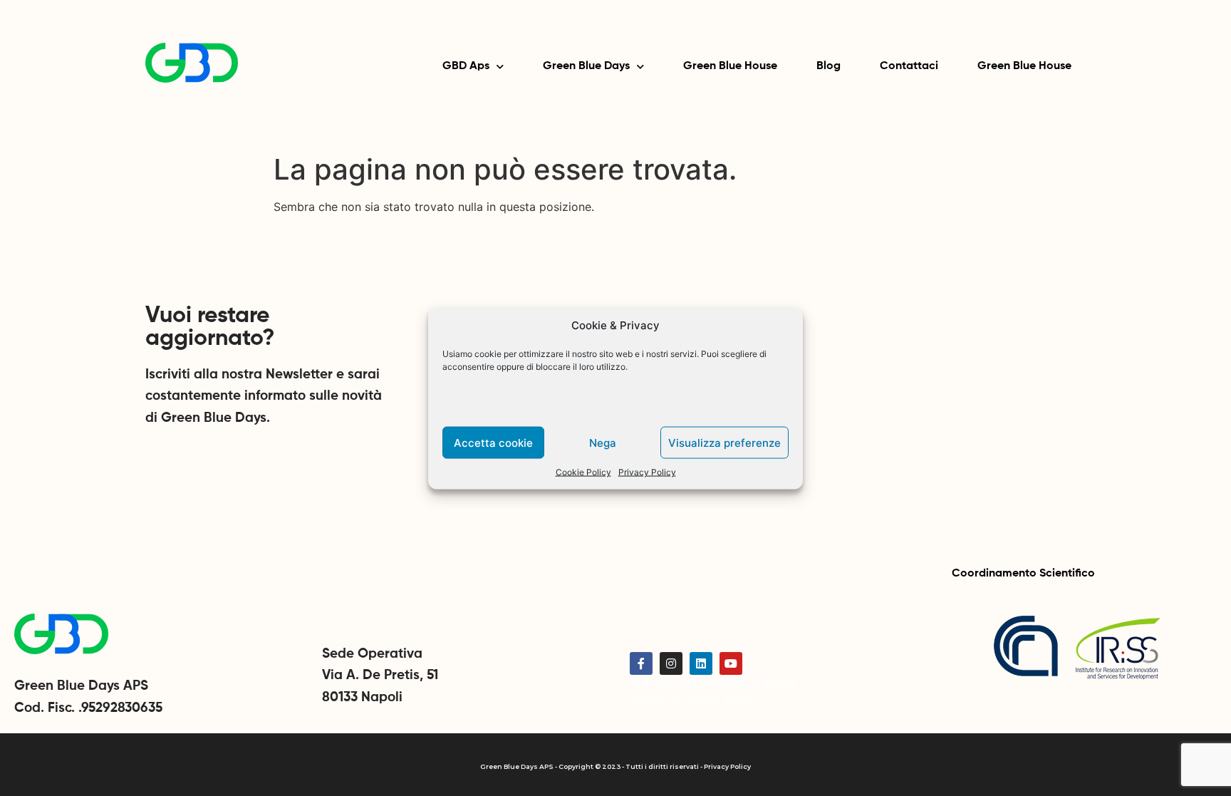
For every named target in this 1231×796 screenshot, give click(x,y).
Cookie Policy (583, 472)
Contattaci (909, 66)
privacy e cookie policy (693, 700)
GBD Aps (465, 66)
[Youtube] (731, 663)
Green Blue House (730, 66)
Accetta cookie (493, 442)
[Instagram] (671, 663)
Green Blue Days (586, 66)
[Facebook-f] (641, 663)
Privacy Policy (647, 472)
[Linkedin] (701, 663)
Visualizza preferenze (724, 442)
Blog (828, 66)
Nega (602, 442)
